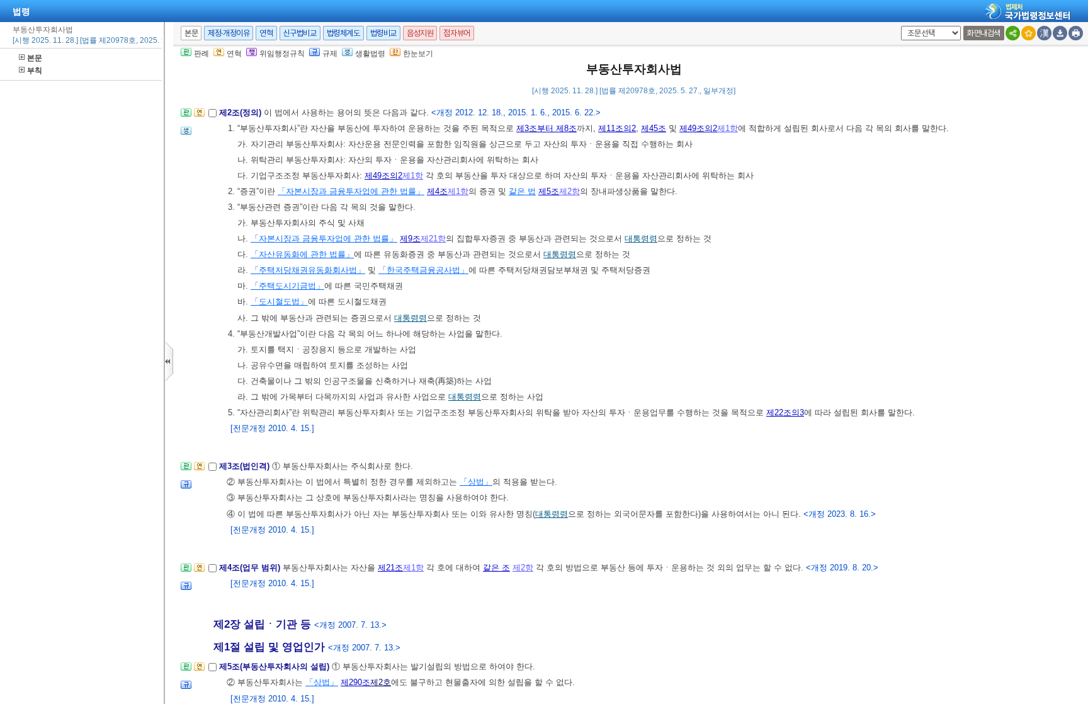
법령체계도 (343, 33)
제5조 (548, 191)
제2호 (380, 682)
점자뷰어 (456, 33)
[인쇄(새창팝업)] (1075, 33)
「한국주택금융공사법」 (423, 270)
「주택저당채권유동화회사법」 (308, 270)
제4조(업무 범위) (251, 567)
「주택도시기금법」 (287, 286)
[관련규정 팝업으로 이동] (186, 488)
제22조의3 (785, 412)
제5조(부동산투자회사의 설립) (275, 666)
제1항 (727, 128)
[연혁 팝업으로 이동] (199, 116)
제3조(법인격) (245, 466)
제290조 (355, 682)
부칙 (34, 70)
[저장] (1060, 33)
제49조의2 (698, 128)
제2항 (569, 191)
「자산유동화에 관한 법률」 (302, 254)
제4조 (437, 191)
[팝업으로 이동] (186, 134)
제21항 (433, 238)
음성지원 (420, 33)
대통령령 (641, 238)
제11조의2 (617, 128)
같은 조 (496, 567)
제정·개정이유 (228, 33)
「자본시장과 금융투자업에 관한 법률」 (351, 191)
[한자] (1044, 33)
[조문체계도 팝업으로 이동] (186, 116)
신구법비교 (300, 33)
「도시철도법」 (279, 301)
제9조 (410, 238)
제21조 (390, 567)
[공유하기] (1013, 33)
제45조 (653, 128)
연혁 (266, 33)
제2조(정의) (241, 112)
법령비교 (383, 33)
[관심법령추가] (1028, 33)
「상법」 (476, 482)
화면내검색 (983, 33)
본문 (34, 58)
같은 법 (522, 191)
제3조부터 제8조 (546, 128)
